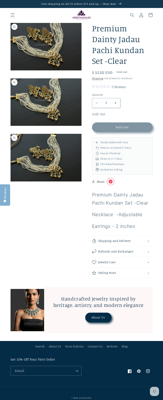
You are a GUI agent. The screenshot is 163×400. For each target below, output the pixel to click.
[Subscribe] (76, 371)
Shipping (97, 78)
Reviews (112, 346)
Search (40, 346)
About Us (98, 317)
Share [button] (101, 181)
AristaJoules (85, 398)
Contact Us (95, 346)
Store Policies (74, 346)
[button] (12, 15)
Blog (125, 346)
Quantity (97, 94)
